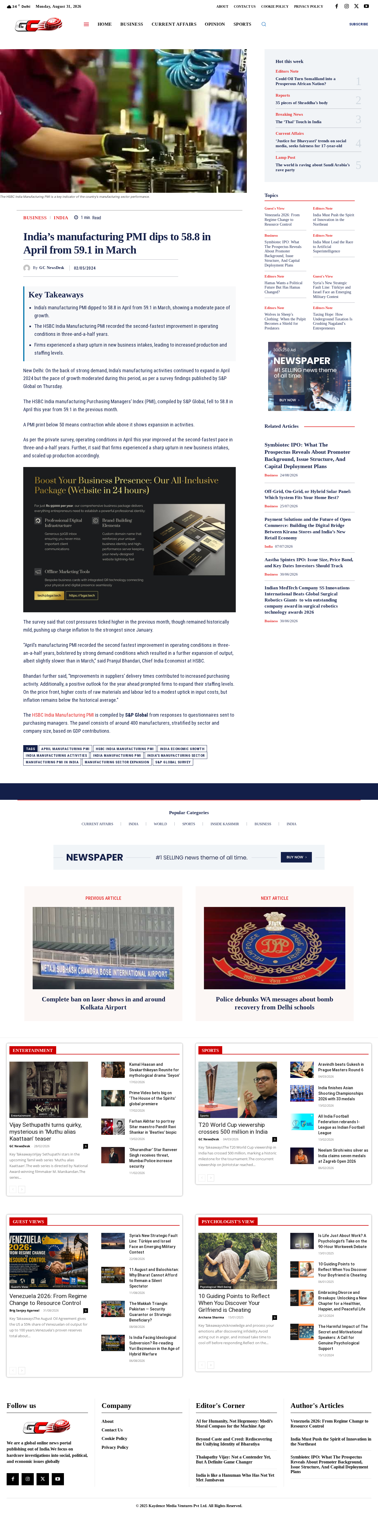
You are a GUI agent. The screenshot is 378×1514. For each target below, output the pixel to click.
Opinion (329, 199)
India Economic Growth (182, 749)
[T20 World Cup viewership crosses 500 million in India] (237, 1090)
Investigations (318, 194)
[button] (263, 24)
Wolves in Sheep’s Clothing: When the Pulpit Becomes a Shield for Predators (285, 321)
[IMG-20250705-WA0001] (129, 539)
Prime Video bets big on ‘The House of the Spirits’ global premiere (152, 1098)
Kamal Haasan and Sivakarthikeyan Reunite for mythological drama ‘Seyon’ (154, 1070)
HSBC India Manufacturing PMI (63, 715)
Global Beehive (290, 174)
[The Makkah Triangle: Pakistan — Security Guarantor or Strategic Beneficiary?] (113, 1309)
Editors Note (287, 71)
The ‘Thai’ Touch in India (299, 122)
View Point (330, 228)
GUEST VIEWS (28, 1221)
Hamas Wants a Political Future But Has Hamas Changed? (283, 287)
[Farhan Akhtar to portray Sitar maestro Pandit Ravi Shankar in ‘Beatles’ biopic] (113, 1127)
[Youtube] (366, 7)
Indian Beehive (313, 189)
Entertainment (312, 164)
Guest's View (326, 179)
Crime (318, 154)
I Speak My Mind (285, 184)
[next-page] (21, 1189)
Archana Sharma (211, 1317)
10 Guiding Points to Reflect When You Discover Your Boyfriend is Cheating (342, 1269)
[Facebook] (336, 7)
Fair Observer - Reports (315, 169)
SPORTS (210, 1050)
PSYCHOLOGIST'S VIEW (228, 1221)
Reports (283, 95)
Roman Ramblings (310, 209)
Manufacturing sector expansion (117, 762)
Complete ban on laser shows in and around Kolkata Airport (103, 1003)
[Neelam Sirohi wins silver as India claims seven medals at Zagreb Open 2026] (302, 1156)
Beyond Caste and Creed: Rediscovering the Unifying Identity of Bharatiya (234, 1441)
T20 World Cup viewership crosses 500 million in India (233, 1128)
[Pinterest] (159, 267)
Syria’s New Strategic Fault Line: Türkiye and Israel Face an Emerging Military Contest (332, 290)
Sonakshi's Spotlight (310, 214)
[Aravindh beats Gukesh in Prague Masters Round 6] (302, 1070)
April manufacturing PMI (65, 749)
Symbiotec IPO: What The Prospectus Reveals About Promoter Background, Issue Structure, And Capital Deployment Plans (283, 253)
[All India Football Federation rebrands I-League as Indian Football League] (302, 1122)
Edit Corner (284, 159)
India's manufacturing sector (176, 755)
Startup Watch (315, 223)
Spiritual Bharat (305, 219)
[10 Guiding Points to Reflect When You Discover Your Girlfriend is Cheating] (237, 1261)
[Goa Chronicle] (39, 25)
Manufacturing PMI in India (52, 762)
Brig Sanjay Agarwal (24, 1310)
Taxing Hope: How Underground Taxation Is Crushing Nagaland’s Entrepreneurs (332, 321)
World (302, 233)
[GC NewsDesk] (28, 268)
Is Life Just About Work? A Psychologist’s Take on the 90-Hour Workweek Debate (342, 1241)
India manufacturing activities (56, 755)
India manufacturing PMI (117, 755)
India (61, 217)
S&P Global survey (173, 762)
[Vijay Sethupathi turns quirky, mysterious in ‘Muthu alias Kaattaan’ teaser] (48, 1090)
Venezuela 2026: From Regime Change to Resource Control (48, 1299)
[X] (356, 7)
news (312, 199)
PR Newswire (299, 204)
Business (34, 217)
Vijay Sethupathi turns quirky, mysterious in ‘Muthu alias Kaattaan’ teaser (45, 1132)
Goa (311, 174)
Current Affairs (290, 133)
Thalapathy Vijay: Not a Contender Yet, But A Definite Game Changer (233, 1459)
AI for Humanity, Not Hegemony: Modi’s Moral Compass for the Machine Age (234, 1423)
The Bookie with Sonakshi (294, 228)
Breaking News (289, 114)
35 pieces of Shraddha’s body (302, 103)
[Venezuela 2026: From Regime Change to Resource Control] (48, 1261)
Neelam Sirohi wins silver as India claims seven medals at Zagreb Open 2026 (343, 1156)
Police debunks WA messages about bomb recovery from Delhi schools (274, 1003)
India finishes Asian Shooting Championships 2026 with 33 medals (340, 1093)
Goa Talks (301, 179)
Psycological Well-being (215, 1287)
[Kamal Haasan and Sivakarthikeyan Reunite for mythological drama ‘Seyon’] (113, 1070)
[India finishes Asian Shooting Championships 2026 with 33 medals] (302, 1093)
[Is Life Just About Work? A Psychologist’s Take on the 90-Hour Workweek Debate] (302, 1241)
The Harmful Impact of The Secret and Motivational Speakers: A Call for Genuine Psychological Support (343, 1337)
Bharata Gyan (292, 149)
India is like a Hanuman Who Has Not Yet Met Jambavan (235, 1478)
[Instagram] (346, 7)
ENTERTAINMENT (33, 1050)
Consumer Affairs (292, 154)
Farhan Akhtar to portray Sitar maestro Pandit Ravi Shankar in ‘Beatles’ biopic (153, 1127)
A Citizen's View (312, 144)
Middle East (292, 199)
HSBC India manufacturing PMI (125, 749)
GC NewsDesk (51, 268)
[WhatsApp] (172, 267)
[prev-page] (12, 1189)
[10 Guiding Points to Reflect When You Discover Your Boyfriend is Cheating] (302, 1269)
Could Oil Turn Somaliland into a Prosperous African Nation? (306, 81)
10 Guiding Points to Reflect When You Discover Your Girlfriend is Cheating (234, 1303)
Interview (293, 194)
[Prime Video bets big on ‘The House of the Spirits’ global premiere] (113, 1098)
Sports (330, 219)
